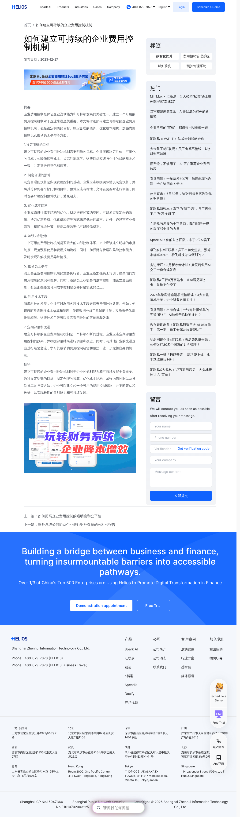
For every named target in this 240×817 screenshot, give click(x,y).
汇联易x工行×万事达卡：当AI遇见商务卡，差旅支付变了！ (178, 282)
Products (63, 7)
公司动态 (159, 658)
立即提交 (181, 496)
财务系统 (164, 66)
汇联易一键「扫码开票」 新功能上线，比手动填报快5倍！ (180, 357)
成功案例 (187, 649)
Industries (81, 7)
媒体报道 (187, 676)
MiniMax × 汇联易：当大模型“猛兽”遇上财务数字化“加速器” (180, 99)
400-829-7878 (142, 7)
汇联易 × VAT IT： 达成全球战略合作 (177, 139)
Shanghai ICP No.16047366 (41, 802)
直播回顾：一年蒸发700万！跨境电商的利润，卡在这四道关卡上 (180, 181)
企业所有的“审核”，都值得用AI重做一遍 (179, 127)
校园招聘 (216, 649)
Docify (130, 694)
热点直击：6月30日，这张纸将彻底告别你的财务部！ (181, 196)
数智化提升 (164, 56)
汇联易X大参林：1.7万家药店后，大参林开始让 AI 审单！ (181, 372)
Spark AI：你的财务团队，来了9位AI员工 (180, 240)
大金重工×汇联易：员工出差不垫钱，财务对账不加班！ (180, 151)
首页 (27, 25)
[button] (218, 717)
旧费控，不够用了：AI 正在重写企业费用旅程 (180, 166)
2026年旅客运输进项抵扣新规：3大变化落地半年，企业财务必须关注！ (179, 297)
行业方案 (187, 658)
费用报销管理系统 (196, 56)
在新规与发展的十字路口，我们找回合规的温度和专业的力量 (179, 226)
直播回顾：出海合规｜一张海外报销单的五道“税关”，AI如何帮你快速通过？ (179, 312)
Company (113, 7)
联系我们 (159, 667)
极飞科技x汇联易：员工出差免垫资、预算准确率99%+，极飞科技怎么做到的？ (180, 252)
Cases (97, 7)
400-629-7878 (36, 665)
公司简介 (159, 649)
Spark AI (45, 7)
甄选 (128, 667)
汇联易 (130, 658)
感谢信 (186, 667)
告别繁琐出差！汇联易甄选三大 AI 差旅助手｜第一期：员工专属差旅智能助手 (180, 327)
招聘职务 (216, 658)
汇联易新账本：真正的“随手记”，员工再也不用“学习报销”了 (180, 211)
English (162, 7)
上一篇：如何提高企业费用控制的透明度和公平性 (62, 516)
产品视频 (131, 702)
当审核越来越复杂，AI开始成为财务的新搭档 (179, 113)
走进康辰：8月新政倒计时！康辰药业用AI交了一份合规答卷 (180, 267)
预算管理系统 (196, 66)
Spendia (131, 685)
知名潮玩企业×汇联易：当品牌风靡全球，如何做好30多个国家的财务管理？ (180, 342)
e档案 (129, 676)
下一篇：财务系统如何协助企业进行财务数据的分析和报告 (69, 524)
